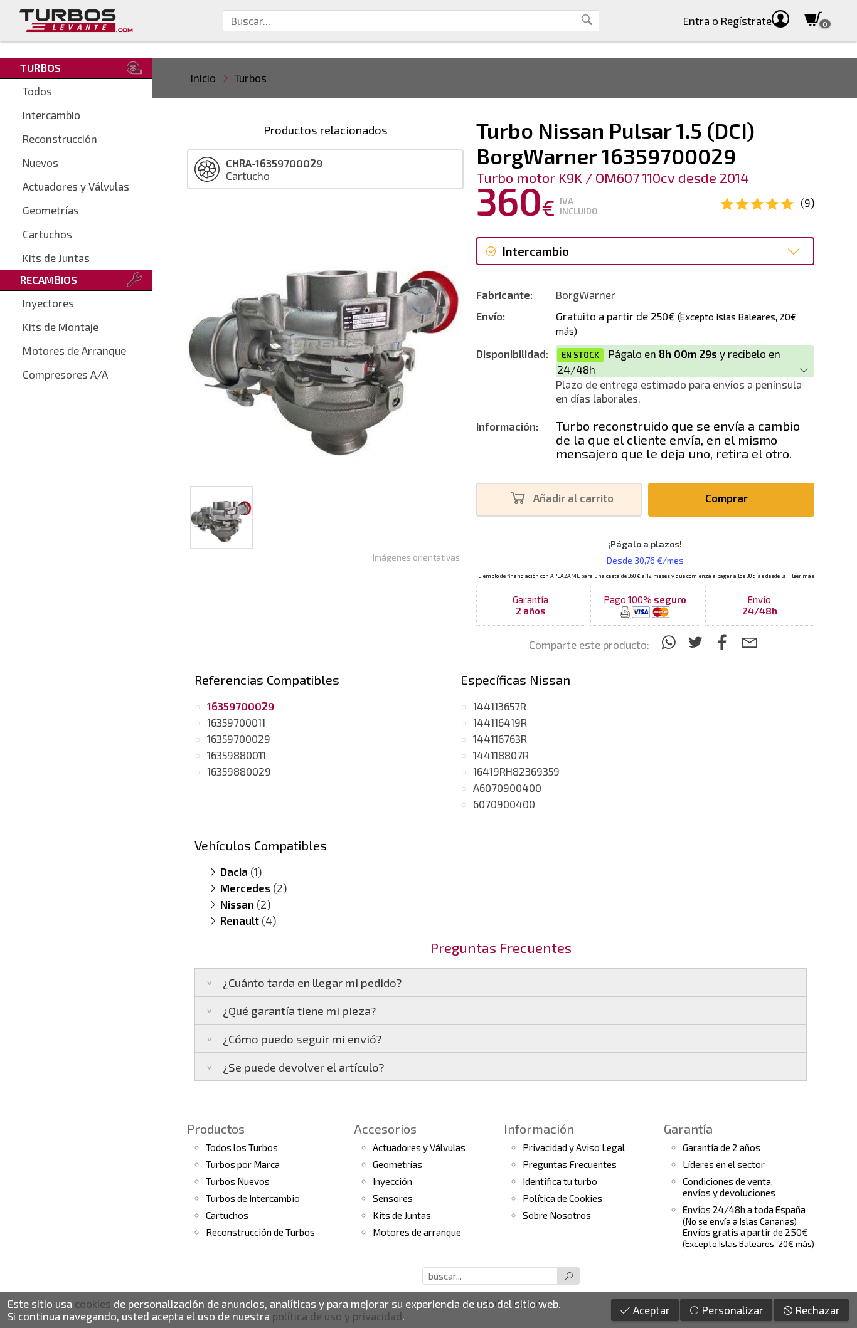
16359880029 (239, 771)
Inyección (392, 1181)
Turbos (250, 77)
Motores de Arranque (74, 350)
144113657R (499, 706)
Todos (37, 91)
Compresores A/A (65, 374)
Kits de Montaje (60, 326)
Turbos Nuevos (238, 1181)
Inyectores (48, 303)
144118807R (501, 755)
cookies (93, 1303)
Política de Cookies (562, 1198)
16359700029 (238, 738)
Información (539, 1128)
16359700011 (236, 722)
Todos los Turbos (242, 1147)
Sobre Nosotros (557, 1215)
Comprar (727, 498)
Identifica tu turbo (560, 1181)
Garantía (688, 1128)
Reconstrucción (60, 138)
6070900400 (504, 804)
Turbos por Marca (243, 1164)
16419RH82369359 (516, 771)
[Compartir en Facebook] (724, 642)
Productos (216, 1128)
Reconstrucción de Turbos (260, 1232)
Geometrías (51, 210)
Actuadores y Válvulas (76, 186)
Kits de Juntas (56, 257)
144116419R (500, 722)
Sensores (393, 1198)
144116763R (500, 738)
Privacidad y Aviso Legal (574, 1147)
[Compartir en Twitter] (697, 642)
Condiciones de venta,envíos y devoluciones (729, 1187)
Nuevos (40, 162)
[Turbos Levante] (76, 20)
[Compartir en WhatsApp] (670, 642)
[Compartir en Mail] (749, 642)
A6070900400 (507, 787)
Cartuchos (47, 234)
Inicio (203, 77)
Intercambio (51, 114)
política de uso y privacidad (337, 1316)
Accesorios (385, 1128)
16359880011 (236, 755)
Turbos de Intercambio (253, 1198)
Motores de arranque (417, 1232)
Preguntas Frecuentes (570, 1164)
